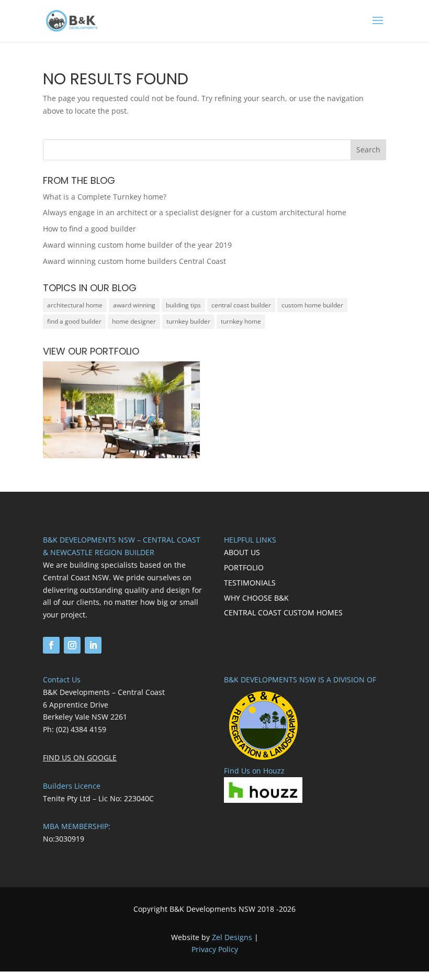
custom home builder (312, 305)
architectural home (75, 305)
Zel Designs (232, 937)
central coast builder (241, 305)
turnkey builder (188, 321)
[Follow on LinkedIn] (93, 645)
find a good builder (74, 321)
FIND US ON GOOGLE (80, 758)
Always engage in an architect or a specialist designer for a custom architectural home (194, 212)
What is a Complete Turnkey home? (104, 197)
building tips (183, 305)
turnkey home (241, 321)
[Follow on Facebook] (51, 645)
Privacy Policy (214, 949)
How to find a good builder (89, 229)
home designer (134, 321)
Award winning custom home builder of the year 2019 (137, 245)
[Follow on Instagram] (72, 645)
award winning (134, 305)
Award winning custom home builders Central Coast (134, 261)
